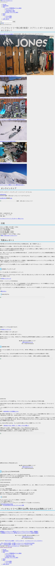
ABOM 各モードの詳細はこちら (11, 411)
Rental (4, 13)
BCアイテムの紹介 (9, 34)
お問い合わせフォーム (27, 342)
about (4, 14)
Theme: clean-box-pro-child (6, 547)
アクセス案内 (8, 16)
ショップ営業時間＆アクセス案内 (13, 8)
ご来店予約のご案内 (10, 11)
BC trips (4, 4)
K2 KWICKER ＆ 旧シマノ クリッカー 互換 (13, 505)
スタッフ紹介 (8, 17)
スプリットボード (19, 540)
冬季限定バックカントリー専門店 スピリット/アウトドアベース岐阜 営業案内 (19, 531)
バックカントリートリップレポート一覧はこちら (12, 218)
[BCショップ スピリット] (6, 0)
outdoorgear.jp (3, 194)
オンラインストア (9, 9)
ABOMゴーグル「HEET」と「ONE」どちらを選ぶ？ (16, 425)
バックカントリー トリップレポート (34, 540)
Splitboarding (5, 5)
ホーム (2, 34)
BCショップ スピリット (5, 24)
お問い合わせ (6, 19)
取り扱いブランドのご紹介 (11, 12)
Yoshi (11, 198)
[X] (2, 23)
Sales (4, 6)
